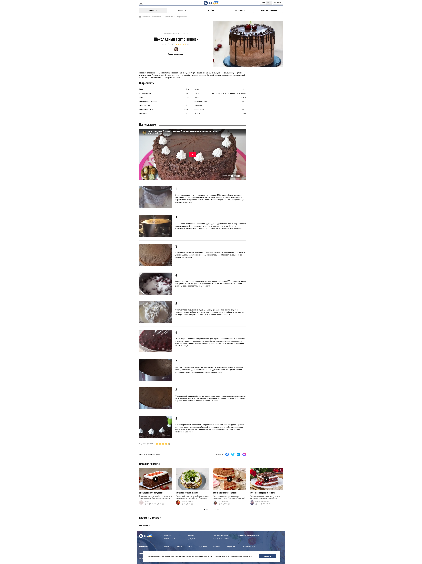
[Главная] (140, 16)
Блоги (141, 553)
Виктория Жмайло (187, 501)
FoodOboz (143, 547)
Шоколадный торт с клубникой (151, 492)
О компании (168, 535)
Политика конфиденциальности (248, 535)
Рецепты (153, 10)
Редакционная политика (221, 539)
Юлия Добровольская (262, 501)
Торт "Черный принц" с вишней (262, 492)
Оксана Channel (223, 501)
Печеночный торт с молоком (187, 492)
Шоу (141, 558)
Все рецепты (144, 525)
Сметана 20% (144, 105)
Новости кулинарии (269, 10)
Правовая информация (220, 535)
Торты (166, 16)
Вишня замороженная (148, 101)
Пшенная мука (145, 93)
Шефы (211, 10)
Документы (192, 539)
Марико (147, 501)
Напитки (182, 10)
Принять (267, 556)
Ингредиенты (231, 547)
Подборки (216, 547)
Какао (197, 93)
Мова (263, 3)
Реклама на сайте (169, 539)
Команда (191, 535)
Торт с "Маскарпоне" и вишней (225, 492)
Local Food (240, 10)
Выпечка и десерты (156, 16)
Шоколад (143, 113)
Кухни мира (203, 547)
